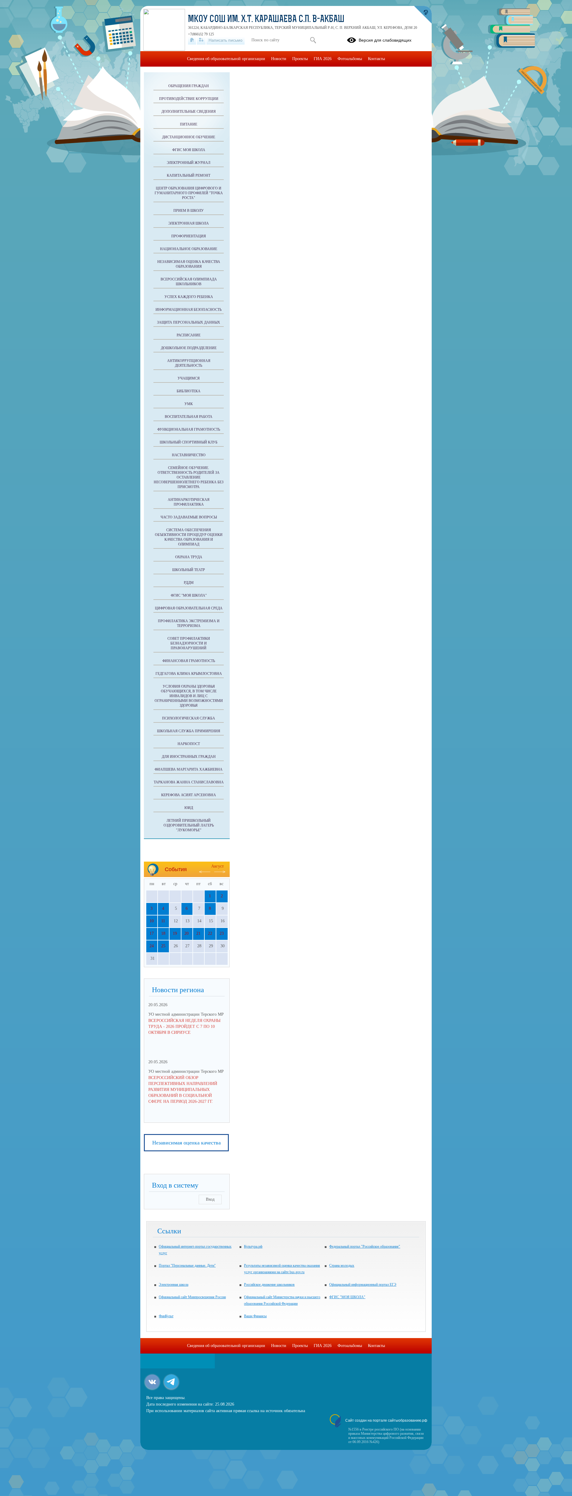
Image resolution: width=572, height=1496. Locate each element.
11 (163, 921)
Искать (313, 40)
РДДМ (189, 583)
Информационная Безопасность (189, 310)
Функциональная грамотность (188, 429)
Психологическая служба (188, 718)
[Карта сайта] (201, 40)
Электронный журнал (188, 163)
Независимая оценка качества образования (188, 264)
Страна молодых (341, 1265)
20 (186, 933)
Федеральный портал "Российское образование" (364, 1246)
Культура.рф (253, 1246)
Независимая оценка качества (186, 1143)
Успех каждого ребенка (188, 297)
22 (210, 933)
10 (152, 921)
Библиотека (188, 391)
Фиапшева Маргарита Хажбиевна (189, 769)
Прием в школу (188, 210)
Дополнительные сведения (188, 111)
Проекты (300, 59)
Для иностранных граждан (189, 757)
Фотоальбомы (350, 59)
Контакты (376, 59)
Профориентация (188, 236)
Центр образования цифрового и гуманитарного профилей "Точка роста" (189, 193)
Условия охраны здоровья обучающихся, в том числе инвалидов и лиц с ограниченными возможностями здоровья (189, 696)
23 (222, 933)
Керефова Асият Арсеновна (188, 795)
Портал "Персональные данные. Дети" (187, 1265)
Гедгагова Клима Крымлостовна (189, 674)
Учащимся (189, 378)
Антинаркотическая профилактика (188, 502)
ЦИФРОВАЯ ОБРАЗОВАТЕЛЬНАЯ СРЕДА (189, 608)
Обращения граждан (188, 86)
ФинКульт (166, 1316)
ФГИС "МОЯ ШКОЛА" (189, 595)
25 (163, 946)
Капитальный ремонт (188, 175)
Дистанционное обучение (188, 137)
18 (163, 933)
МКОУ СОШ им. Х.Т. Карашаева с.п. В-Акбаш (266, 19)
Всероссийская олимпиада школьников (189, 281)
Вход (210, 1199)
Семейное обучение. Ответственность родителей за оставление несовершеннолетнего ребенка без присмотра (188, 477)
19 (175, 933)
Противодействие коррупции (188, 99)
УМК (188, 404)
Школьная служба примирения (188, 731)
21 (198, 933)
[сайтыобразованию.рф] (423, 15)
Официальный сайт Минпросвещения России (192, 1297)
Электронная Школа (188, 223)
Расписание (188, 335)
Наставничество (189, 455)
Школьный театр (188, 570)
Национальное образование (188, 249)
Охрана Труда (188, 557)
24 (152, 946)
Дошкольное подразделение (189, 348)
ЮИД (188, 808)
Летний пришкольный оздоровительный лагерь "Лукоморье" (189, 825)
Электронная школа (173, 1284)
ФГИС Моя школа (188, 150)
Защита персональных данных (188, 322)
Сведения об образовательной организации (226, 59)
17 (152, 933)
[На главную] (192, 40)
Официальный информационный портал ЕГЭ (362, 1284)
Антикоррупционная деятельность (188, 363)
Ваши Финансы (255, 1316)
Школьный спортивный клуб (188, 442)
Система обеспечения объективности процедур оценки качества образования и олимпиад (189, 537)
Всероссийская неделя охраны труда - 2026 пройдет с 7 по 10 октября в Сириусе (184, 1026)
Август (217, 866)
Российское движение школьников (269, 1284)
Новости (278, 59)
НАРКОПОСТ (189, 744)
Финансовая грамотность (188, 661)
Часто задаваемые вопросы (189, 517)
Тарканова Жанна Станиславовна (189, 782)
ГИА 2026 (323, 59)
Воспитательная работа (188, 417)
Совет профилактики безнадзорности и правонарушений (188, 643)
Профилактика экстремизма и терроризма (189, 623)
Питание (188, 124)
